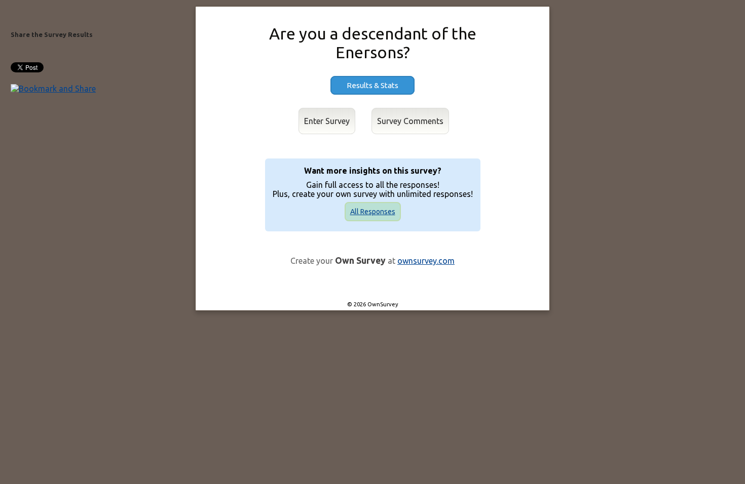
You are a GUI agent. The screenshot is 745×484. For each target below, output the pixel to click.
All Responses (372, 212)
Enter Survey (327, 121)
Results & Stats (372, 85)
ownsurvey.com (426, 260)
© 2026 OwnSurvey (372, 304)
